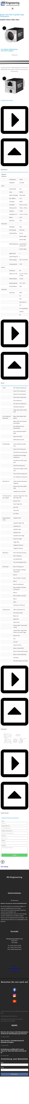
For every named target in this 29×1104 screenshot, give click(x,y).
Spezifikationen (4, 169)
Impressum (14, 971)
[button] (12, 8)
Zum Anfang (4, 866)
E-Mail (3, 840)
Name (2, 1062)
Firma (2, 821)
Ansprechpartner (5, 826)
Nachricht (3, 845)
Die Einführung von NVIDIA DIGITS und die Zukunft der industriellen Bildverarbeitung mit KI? (13, 1051)
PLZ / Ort (3, 835)
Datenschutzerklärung (14, 968)
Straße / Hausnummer (6, 830)
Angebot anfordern (5, 813)
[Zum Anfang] (2, 862)
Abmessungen (4, 729)
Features (2, 383)
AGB (14, 966)
